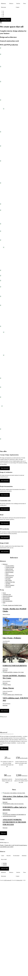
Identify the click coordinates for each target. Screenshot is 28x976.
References (3, 3)
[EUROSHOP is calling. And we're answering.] (13, 803)
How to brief (4, 859)
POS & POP (8, 586)
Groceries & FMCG (9, 565)
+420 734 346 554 (16, 845)
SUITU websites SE (7, 880)
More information (5, 468)
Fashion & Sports (9, 569)
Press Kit (8, 855)
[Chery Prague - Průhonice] (15, 634)
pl (3, 15)
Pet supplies (8, 578)
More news (3, 833)
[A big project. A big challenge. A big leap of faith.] (14, 793)
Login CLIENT (10, 846)
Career (2, 855)
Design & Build (6, 597)
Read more (5, 617)
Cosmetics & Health (9, 567)
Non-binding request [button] (5, 19)
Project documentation (7, 601)
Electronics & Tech (9, 570)
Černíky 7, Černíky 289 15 (6, 845)
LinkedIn (5, 864)
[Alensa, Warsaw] (7, 684)
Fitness (6, 573)
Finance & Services (9, 575)
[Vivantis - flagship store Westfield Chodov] (12, 605)
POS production (6, 599)
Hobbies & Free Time (10, 582)
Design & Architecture (7, 596)
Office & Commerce (9, 585)
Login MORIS (3, 846)
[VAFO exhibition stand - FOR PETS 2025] (12, 694)
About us (11, 3)
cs (3, 11)
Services (18, 3)
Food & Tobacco (9, 577)
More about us (4, 748)
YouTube (5, 863)
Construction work (7, 594)
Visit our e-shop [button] (4, 868)
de (3, 14)
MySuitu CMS (19, 880)
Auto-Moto (7, 583)
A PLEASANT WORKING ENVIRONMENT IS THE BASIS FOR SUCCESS (14, 822)
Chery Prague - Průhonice (12, 638)
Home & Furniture (9, 572)
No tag (4, 592)
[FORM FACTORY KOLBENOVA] (15, 662)
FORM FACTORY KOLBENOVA (15, 665)
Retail (4, 602)
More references (4, 710)
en (3, 12)
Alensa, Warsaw (8, 688)
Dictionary (24, 855)
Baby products (8, 580)
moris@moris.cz (23, 845)
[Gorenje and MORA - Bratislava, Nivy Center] (13, 672)
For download (16, 855)
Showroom (3, 7)
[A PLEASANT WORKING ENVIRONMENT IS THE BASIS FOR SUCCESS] (15, 816)
